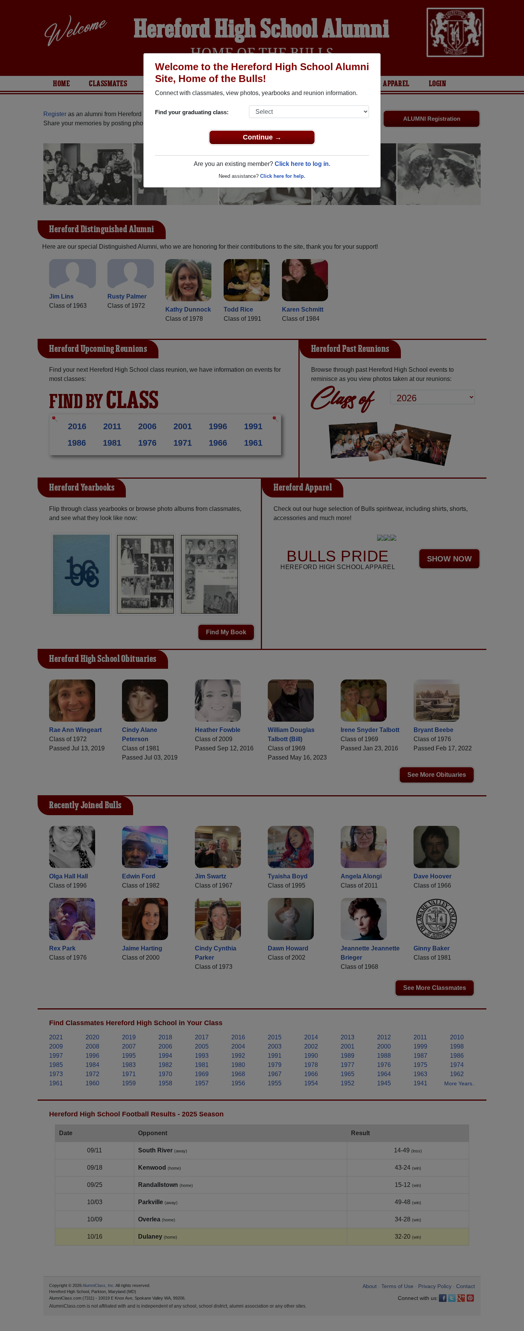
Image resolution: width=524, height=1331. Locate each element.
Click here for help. (282, 176)
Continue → (262, 137)
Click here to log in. (302, 164)
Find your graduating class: (192, 112)
